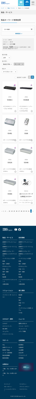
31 (28, 211)
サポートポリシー (8, 386)
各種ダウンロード (7, 347)
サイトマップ (7, 384)
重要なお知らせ (23, 323)
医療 (3, 261)
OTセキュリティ (6, 266)
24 (11, 211)
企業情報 (22, 340)
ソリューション (7, 290)
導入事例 (22, 290)
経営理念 (21, 345)
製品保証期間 (6, 355)
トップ (2, 8)
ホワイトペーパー (7, 326)
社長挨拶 (21, 347)
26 (16, 211)
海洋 (20, 305)
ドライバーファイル (7, 334)
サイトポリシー (23, 384)
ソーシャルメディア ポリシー (10, 389)
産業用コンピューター (8, 251)
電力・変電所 (6, 264)
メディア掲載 (22, 331)
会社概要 (21, 350)
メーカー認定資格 (7, 352)
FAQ (3, 345)
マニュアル (5, 331)
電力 (20, 300)
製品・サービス (11, 8)
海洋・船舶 (5, 271)
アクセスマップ (23, 355)
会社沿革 (21, 352)
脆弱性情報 (5, 358)
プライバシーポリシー (25, 386)
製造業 (4, 277)
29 (23, 211)
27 (19, 211)
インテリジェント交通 (8, 258)
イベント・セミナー (24, 326)
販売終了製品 (6, 350)
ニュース (21, 319)
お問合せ (5, 364)
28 (21, 211)
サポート (5, 340)
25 (14, 211)
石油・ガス (5, 269)
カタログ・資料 (7, 319)
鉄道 (3, 274)
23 (9, 211)
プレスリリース (23, 329)
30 (26, 211)
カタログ (4, 323)
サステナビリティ (23, 389)
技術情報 (22, 237)
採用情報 (21, 358)
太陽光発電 (5, 284)
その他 (20, 313)
